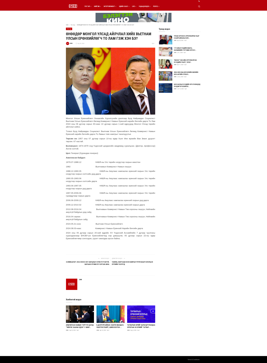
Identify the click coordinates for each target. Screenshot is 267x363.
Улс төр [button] (87, 6)
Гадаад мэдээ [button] (144, 6)
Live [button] (133, 6)
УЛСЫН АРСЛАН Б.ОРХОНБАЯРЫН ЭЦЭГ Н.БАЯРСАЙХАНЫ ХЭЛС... (186, 37)
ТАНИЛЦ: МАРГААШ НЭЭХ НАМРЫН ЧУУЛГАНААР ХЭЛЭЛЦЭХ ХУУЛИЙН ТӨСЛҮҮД (132, 263)
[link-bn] (133, 17)
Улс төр (73, 25)
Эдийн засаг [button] (123, 6)
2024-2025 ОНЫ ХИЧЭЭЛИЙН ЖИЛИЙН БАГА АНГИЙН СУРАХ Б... (186, 73)
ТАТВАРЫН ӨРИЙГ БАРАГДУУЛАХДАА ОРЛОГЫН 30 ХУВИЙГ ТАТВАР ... (141, 326)
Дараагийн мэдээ (117, 258)
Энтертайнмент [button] (109, 6)
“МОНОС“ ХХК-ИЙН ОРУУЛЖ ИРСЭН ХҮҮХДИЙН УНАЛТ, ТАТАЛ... (185, 61)
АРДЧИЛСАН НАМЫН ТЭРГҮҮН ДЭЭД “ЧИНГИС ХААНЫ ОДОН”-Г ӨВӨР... (80, 326)
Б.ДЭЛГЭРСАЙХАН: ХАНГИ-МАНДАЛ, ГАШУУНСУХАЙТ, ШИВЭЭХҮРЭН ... (110, 326)
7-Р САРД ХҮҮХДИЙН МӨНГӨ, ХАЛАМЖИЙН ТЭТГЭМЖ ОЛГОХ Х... (185, 49)
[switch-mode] (199, 1)
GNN (67, 25)
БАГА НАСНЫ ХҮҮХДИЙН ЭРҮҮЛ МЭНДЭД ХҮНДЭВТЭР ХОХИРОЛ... (187, 85)
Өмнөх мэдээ (105, 258)
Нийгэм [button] (96, 6)
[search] (199, 6)
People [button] (155, 6)
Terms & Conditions (194, 359)
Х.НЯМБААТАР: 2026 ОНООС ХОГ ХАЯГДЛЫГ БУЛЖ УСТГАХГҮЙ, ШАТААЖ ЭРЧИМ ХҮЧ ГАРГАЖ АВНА (87, 263)
